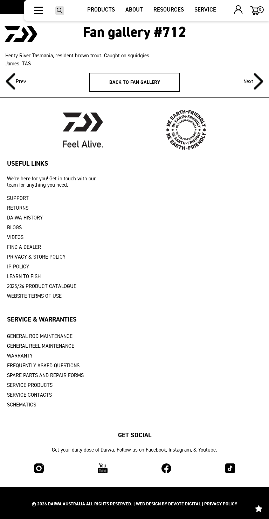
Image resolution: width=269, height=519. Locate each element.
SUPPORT (18, 198)
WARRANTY (20, 355)
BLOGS (14, 227)
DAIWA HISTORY (25, 217)
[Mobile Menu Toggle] (38, 10)
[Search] (59, 10)
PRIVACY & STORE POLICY (36, 256)
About (134, 9)
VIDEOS (15, 237)
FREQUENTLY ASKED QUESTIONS (43, 365)
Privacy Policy (220, 504)
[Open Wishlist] (258, 509)
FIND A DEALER (24, 247)
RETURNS (17, 207)
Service (205, 9)
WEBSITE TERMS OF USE (34, 296)
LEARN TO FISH (24, 276)
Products (101, 9)
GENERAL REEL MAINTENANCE (40, 346)
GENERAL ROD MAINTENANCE (40, 336)
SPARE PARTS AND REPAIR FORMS (45, 375)
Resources (168, 9)
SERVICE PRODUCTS (30, 385)
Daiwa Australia (66, 504)
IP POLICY (18, 266)
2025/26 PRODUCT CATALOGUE (41, 286)
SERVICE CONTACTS (29, 394)
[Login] (238, 10)
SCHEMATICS (21, 404)
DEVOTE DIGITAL (184, 504)
